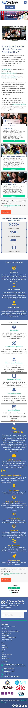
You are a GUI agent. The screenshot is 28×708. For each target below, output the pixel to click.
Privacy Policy (23, 700)
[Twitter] (20, 705)
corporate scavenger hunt (19, 104)
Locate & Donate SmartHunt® (9, 77)
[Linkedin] (23, 705)
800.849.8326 (7, 206)
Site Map (3, 702)
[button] (25, 2)
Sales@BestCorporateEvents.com (12, 205)
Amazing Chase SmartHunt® (9, 73)
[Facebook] (16, 705)
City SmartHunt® (5, 69)
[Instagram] (26, 705)
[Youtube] (13, 705)
